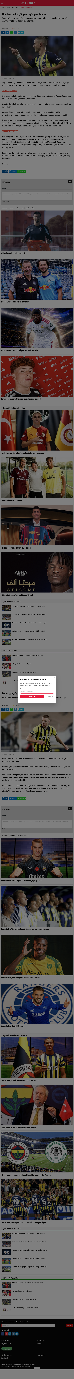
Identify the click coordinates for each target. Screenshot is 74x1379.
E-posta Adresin (24, 689)
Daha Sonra (49, 696)
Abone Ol (32, 696)
